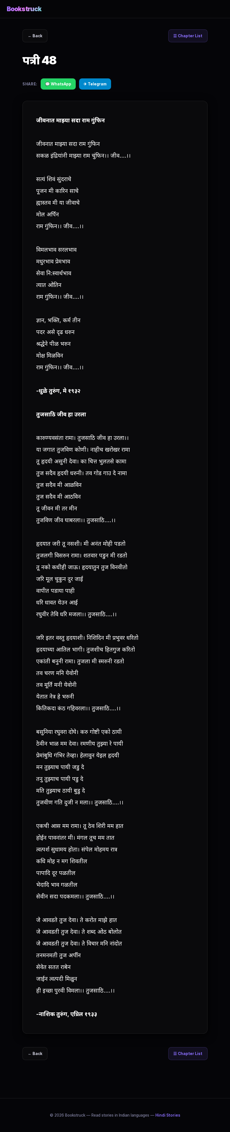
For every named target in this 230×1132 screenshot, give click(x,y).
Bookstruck (24, 9)
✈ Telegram (95, 84)
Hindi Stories (167, 1115)
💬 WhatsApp (58, 84)
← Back (35, 36)
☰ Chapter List (187, 36)
